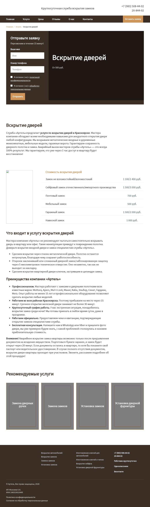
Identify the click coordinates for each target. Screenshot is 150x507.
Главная (10, 19)
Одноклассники (121, 466)
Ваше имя (15, 49)
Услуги (26, 19)
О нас (71, 19)
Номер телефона (19, 63)
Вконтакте (118, 471)
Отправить (18, 96)
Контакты (88, 19)
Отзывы (56, 19)
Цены (41, 19)
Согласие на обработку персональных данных (27, 500)
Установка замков (49, 464)
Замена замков (48, 460)
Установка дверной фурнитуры (90, 467)
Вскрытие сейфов (84, 463)
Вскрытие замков (49, 456)
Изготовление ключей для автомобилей (87, 454)
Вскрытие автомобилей (51, 453)
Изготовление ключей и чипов (90, 459)
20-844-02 (138, 10)
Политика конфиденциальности (20, 497)
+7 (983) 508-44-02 (133, 6)
